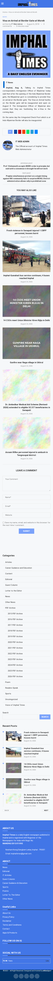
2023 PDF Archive (15, 659)
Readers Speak (11, 688)
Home (5, 12)
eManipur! (47, 971)
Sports (8, 693)
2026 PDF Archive (15, 676)
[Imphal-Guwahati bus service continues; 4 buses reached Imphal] (26, 256)
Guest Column (11, 585)
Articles (8, 562)
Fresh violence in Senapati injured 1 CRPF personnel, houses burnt (36, 735)
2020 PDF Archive (15, 642)
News (7, 596)
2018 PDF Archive (15, 631)
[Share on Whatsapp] (27, 132)
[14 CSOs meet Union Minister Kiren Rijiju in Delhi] (26, 301)
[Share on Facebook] (15, 132)
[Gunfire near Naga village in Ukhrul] (26, 343)
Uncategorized (11, 699)
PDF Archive (10, 608)
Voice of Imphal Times (15, 705)
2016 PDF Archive (15, 619)
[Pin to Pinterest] (19, 132)
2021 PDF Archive (15, 648)
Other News (10, 602)
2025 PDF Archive (15, 671)
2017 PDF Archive (15, 625)
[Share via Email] (36, 132)
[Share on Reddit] (23, 132)
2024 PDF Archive (15, 665)
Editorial (8, 579)
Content (8, 573)
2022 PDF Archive (15, 653)
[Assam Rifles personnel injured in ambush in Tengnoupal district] (26, 433)
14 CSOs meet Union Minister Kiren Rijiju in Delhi (26, 320)
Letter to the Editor (13, 591)
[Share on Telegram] (32, 132)
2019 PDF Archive (15, 636)
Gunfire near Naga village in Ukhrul (26, 362)
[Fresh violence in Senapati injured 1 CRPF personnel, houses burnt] (26, 211)
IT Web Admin (17, 24)
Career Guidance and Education (18, 568)
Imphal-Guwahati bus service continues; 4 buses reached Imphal (36, 751)
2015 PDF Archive (15, 613)
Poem (7, 682)
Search (5, 713)
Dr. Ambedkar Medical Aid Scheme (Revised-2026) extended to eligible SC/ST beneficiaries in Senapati (26, 407)
